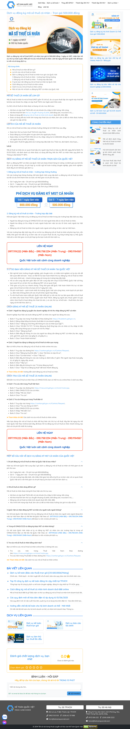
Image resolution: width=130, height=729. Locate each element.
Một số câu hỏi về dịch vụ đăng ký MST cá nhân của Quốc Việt (35, 89)
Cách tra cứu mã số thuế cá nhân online (27, 87)
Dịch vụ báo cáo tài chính (73, 624)
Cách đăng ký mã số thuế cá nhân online (27, 84)
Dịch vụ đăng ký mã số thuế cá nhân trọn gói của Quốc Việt (34, 75)
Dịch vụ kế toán (52, 3)
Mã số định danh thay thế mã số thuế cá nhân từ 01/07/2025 (112, 141)
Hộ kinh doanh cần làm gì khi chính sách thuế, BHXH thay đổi (112, 152)
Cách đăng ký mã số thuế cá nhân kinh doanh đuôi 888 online (112, 130)
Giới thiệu (41, 3)
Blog (40, 7)
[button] (26, 667)
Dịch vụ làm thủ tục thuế (33, 637)
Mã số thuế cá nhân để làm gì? (23, 70)
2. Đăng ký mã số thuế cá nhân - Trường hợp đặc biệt (32, 79)
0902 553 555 (54, 715)
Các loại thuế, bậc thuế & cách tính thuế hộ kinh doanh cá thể (112, 163)
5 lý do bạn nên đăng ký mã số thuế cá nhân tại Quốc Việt (34, 82)
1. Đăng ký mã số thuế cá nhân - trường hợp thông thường (34, 77)
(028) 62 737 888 (69, 715)
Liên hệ (46, 7)
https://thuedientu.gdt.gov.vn (64, 319)
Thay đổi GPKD (67, 3)
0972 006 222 (93, 717)
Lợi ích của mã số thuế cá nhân (24, 72)
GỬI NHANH (75, 693)
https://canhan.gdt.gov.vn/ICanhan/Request (52, 351)
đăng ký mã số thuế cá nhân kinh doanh (38, 115)
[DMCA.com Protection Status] (90, 727)
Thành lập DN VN (82, 3)
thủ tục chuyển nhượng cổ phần (37, 113)
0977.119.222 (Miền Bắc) (58, 516)
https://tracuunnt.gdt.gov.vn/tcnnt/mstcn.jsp (52, 388)
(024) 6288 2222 (108, 717)
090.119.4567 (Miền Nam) (22, 519)
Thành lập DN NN (98, 3)
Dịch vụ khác (112, 3)
